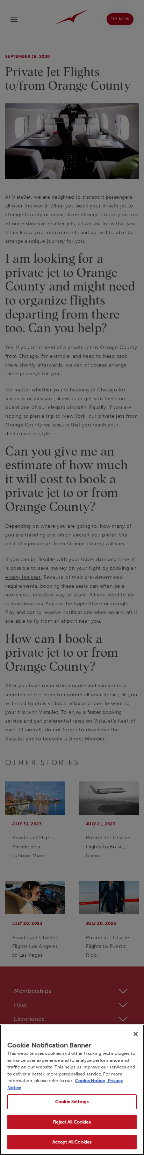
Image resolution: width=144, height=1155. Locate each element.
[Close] (135, 1034)
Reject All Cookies (72, 1122)
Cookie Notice (90, 1080)
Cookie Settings (72, 1101)
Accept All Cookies (72, 1141)
